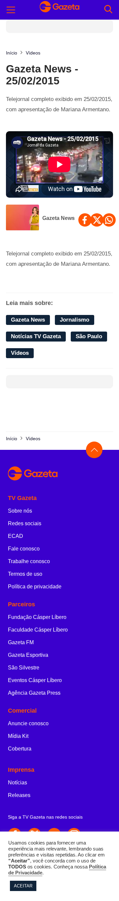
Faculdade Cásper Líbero (38, 630)
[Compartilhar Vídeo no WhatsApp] (109, 220)
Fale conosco (24, 548)
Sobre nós (20, 511)
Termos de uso (25, 574)
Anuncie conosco (28, 723)
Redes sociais (24, 523)
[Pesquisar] (108, 10)
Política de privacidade (34, 586)
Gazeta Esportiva (28, 655)
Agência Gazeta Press (34, 693)
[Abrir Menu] (11, 10)
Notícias (17, 782)
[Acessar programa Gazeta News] (22, 218)
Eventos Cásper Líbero (35, 680)
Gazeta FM (21, 642)
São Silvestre (23, 667)
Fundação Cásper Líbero (37, 617)
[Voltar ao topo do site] (94, 450)
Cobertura (19, 748)
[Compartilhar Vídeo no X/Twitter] (96, 220)
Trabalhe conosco (29, 561)
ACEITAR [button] (23, 885)
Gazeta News (58, 218)
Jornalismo (74, 320)
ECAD (15, 536)
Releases (19, 795)
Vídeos (20, 353)
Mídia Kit (18, 736)
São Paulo (89, 336)
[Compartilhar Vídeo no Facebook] (85, 220)
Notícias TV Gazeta (36, 336)
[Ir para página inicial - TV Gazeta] (59, 9)
